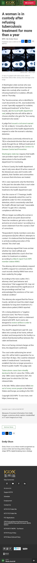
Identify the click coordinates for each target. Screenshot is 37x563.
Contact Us (7, 505)
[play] (3, 561)
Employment (8, 501)
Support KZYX (8, 492)
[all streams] (34, 560)
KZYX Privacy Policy (10, 533)
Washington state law (10, 154)
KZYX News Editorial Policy (12, 537)
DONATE (30, 3)
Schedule (7, 496)
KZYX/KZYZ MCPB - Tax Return (13, 528)
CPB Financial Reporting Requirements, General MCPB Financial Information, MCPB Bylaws (17, 523)
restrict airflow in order (20, 323)
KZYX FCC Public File (10, 509)
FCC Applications (9, 517)
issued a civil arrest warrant (22, 123)
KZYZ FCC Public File (10, 513)
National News (8, 427)
